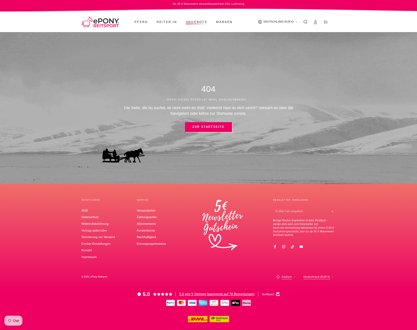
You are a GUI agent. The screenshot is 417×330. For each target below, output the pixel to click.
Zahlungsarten (147, 217)
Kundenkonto (146, 230)
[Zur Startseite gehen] (100, 21)
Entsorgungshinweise (151, 243)
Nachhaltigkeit (146, 237)
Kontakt (86, 250)
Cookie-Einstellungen (96, 243)
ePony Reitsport (98, 276)
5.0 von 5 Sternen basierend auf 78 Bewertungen (217, 294)
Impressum (89, 257)
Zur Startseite (208, 126)
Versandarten (146, 210)
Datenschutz (90, 217)
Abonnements (146, 223)
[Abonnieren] (333, 211)
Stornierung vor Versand (98, 237)
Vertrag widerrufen (94, 230)
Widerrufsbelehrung (95, 223)
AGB (84, 210)
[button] (305, 22)
